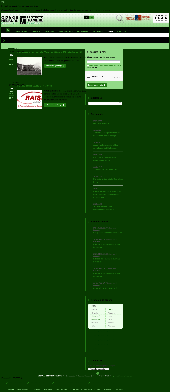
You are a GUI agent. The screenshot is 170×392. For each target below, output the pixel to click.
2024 (102, 331)
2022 (93, 336)
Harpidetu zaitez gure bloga (103, 382)
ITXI (2, 2)
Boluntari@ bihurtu (38, 382)
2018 (102, 340)
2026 (93, 306)
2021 (102, 336)
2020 (111, 336)
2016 (93, 345)
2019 (93, 340)
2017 (111, 340)
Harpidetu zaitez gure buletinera (69, 382)
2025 (93, 331)
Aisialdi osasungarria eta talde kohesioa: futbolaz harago (106, 134)
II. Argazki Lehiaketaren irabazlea (107, 233)
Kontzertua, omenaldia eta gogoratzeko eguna (104, 158)
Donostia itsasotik (101, 123)
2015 (102, 345)
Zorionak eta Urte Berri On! (105, 170)
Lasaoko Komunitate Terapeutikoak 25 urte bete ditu (50, 52)
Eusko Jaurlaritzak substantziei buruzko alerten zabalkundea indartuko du (107, 194)
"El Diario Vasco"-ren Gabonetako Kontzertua (103, 208)
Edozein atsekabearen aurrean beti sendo (106, 245)
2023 (111, 331)
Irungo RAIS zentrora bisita (34, 85)
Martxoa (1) (96, 316)
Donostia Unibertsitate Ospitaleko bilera (108, 180)
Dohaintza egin (15, 382)
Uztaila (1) (112, 310)
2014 (111, 345)
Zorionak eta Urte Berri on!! (105, 288)
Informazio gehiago (54, 66)
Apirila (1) (96, 319)
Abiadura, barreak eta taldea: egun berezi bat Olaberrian (105, 146)
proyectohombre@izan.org (122, 376)
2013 (93, 349)
